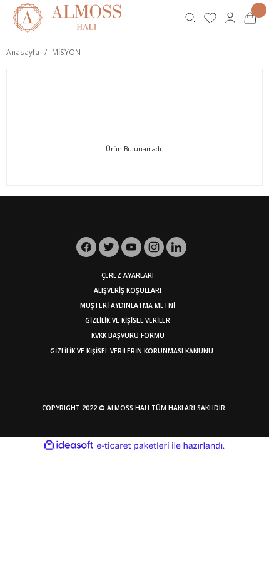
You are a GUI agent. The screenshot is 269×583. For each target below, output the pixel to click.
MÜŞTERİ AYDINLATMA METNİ (127, 305)
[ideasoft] (69, 445)
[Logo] (67, 17)
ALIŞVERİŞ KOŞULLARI (127, 290)
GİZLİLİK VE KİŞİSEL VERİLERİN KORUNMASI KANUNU (131, 351)
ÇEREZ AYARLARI (127, 275)
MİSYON (66, 52)
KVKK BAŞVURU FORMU (128, 335)
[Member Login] (230, 17)
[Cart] (250, 17)
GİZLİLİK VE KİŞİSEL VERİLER (127, 320)
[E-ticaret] (133, 445)
